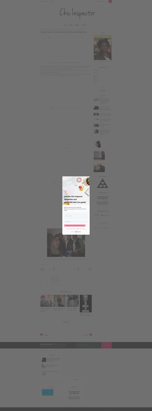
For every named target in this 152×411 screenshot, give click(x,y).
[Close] (88, 178)
